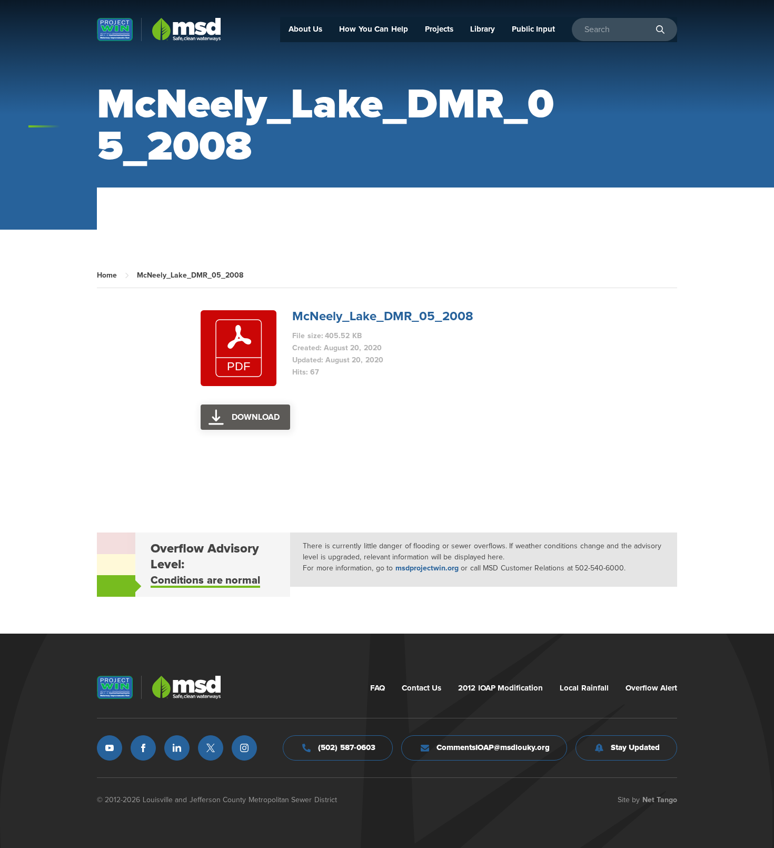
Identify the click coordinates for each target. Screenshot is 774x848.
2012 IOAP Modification (500, 688)
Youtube (109, 748)
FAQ (377, 688)
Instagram (244, 748)
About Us (306, 29)
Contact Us (422, 688)
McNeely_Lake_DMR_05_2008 (382, 316)
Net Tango (660, 800)
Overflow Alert (652, 688)
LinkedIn (177, 748)
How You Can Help (373, 29)
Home (107, 275)
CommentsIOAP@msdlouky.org (493, 748)
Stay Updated (635, 748)
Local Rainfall (584, 688)
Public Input (533, 29)
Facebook (143, 748)
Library (482, 29)
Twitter (210, 748)
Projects (439, 29)
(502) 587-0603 (346, 748)
